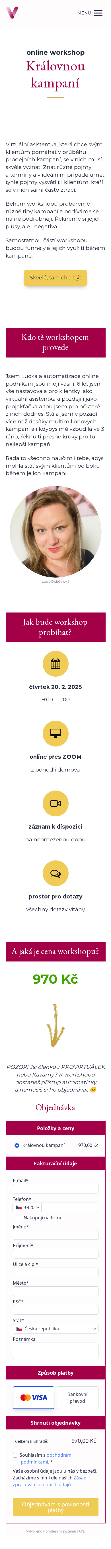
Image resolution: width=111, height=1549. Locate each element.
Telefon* (22, 1199)
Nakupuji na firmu (42, 1217)
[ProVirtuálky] (12, 13)
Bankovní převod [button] (77, 1397)
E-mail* (20, 1180)
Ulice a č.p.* (25, 1264)
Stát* (18, 1320)
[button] (34, 1397)
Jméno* (21, 1227)
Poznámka (24, 1339)
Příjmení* (23, 1245)
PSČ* (18, 1302)
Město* (21, 1283)
